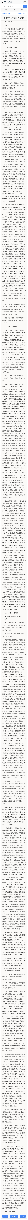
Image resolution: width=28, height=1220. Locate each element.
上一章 (5, 1216)
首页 (6, 9)
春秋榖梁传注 (6, 13)
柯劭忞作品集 (22, 13)
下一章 (22, 1216)
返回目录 (14, 1216)
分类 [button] (14, 9)
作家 (22, 9)
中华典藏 (8, 1)
